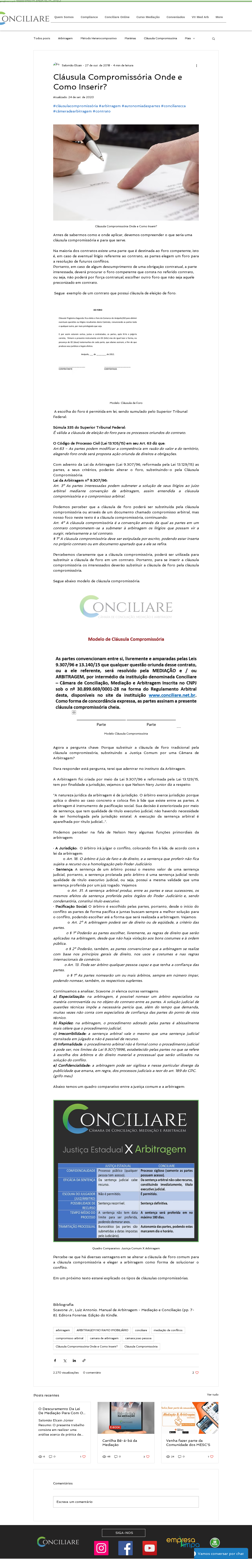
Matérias (130, 38)
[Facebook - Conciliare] (125, 1548)
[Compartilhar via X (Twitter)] (65, 1360)
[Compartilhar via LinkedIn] (74, 1360)
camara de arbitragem (104, 1338)
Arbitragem (65, 38)
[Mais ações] (196, 65)
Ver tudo (213, 1394)
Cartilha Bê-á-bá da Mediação (119, 1443)
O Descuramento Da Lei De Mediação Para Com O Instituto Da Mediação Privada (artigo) (60, 1411)
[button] (213, 38)
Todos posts (41, 38)
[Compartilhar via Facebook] (55, 1360)
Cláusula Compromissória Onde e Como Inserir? (87, 1346)
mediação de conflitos (168, 1330)
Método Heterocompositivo (99, 38)
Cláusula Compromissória (160, 38)
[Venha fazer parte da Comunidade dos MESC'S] (189, 1418)
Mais (188, 38)
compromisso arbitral (69, 1338)
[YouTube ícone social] (150, 1548)
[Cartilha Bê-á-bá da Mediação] (126, 1418)
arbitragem (63, 1330)
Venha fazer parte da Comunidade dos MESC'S (188, 1443)
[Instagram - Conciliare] (101, 1548)
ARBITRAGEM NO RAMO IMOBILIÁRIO (102, 1330)
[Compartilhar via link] (84, 1360)
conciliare (141, 1330)
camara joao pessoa (138, 1338)
